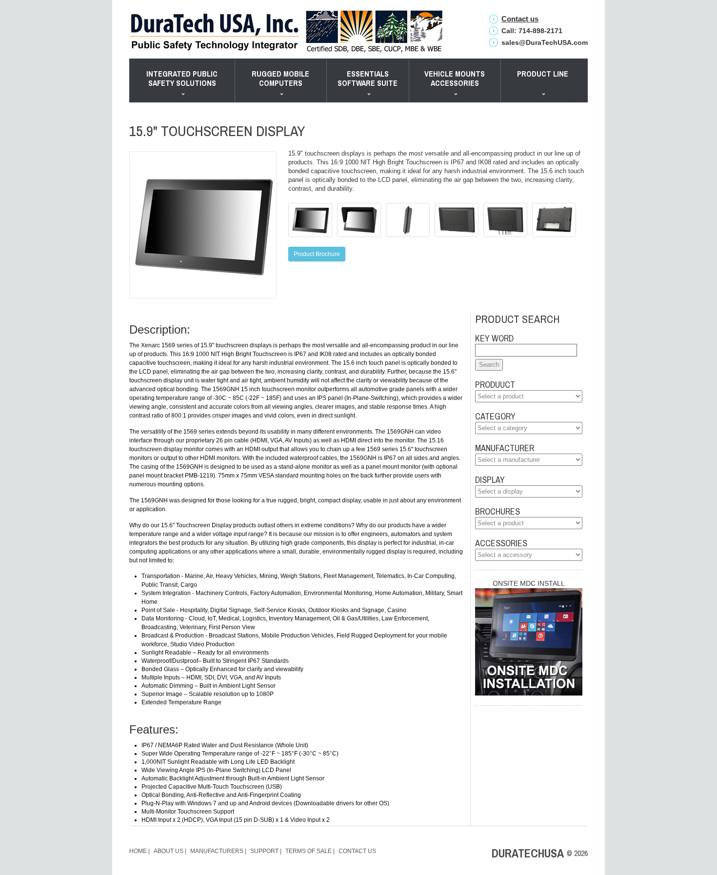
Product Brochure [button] (317, 254)
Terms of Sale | (310, 851)
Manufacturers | (218, 851)
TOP (641, 836)
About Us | (170, 851)
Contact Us (357, 851)
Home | (139, 851)
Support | (265, 851)
